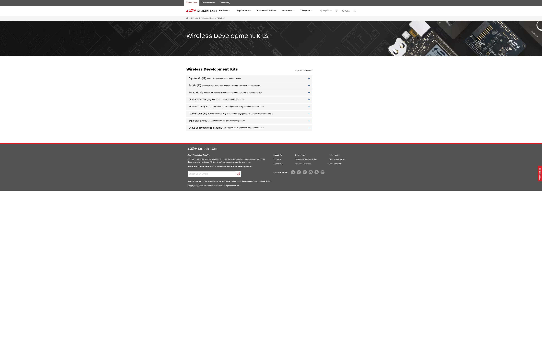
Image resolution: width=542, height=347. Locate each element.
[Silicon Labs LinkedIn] (293, 172)
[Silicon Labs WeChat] (316, 172)
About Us (278, 155)
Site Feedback (334, 164)
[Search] (355, 11)
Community (225, 3)
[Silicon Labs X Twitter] (305, 172)
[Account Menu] (337, 11)
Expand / (298, 70)
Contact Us (300, 155)
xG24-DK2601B (265, 181)
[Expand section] (309, 78)
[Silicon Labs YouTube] (311, 172)
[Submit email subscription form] (238, 174)
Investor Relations (303, 164)
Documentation (208, 3)
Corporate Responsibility (306, 159)
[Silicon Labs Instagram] (299, 172)
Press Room (333, 155)
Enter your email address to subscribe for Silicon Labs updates (220, 167)
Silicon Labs (191, 3)
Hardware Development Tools (202, 18)
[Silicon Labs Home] (187, 18)
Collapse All (307, 70)
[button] (540, 173)
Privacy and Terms (336, 159)
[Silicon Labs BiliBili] (322, 172)
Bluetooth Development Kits (244, 181)
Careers (277, 159)
